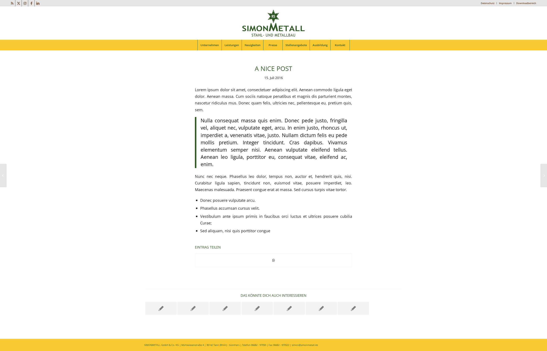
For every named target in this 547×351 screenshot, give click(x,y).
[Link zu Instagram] (25, 3)
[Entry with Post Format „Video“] (193, 308)
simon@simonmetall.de (305, 345)
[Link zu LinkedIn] (38, 3)
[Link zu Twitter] (18, 3)
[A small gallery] (225, 308)
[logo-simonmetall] (273, 23)
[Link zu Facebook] (31, 3)
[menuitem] (488, 3)
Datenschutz (487, 3)
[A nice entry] (321, 308)
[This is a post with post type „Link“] (257, 308)
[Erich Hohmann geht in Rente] (3, 175)
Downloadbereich (526, 3)
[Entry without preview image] (289, 308)
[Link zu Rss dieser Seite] (12, 3)
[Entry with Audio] (353, 308)
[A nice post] (161, 308)
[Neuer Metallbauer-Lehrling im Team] (543, 175)
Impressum (505, 3)
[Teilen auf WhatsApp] (273, 260)
